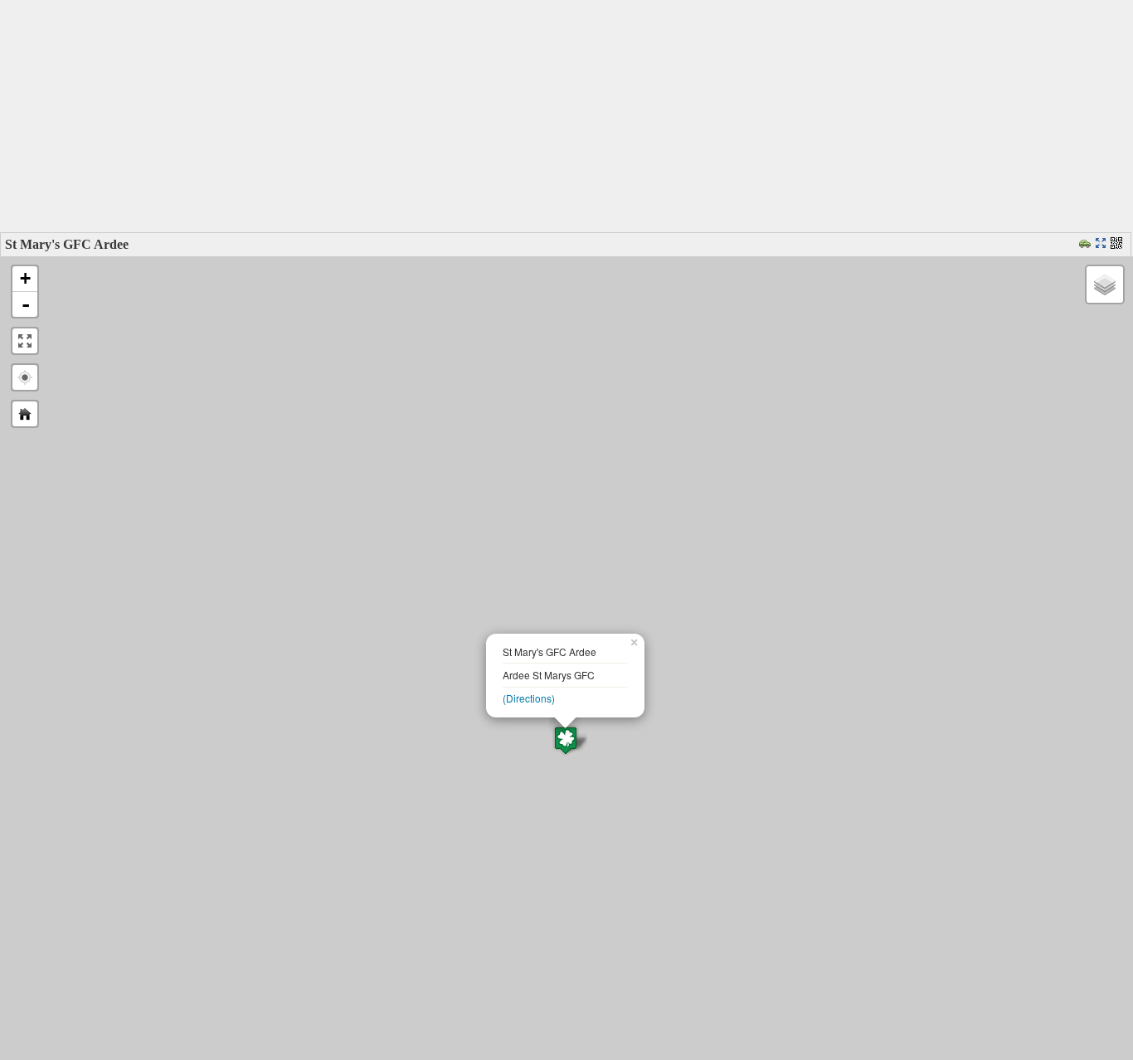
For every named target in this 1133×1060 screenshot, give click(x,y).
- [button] (26, 304)
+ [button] (25, 278)
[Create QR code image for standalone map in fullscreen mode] (1118, 244)
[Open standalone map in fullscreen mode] (1103, 244)
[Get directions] (1087, 244)
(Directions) (529, 698)
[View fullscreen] (24, 340)
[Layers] (1105, 284)
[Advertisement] (566, 116)
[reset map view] (24, 413)
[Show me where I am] (24, 377)
